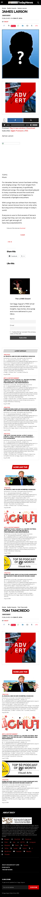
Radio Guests (11, 8)
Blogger (6, 839)
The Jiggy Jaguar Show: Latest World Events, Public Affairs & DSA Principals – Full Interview (19, 437)
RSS (26, 131)
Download (31, 128)
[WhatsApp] (18, 26)
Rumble (26, 845)
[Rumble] (21, 845)
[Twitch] (20, 848)
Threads (7, 854)
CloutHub (17, 839)
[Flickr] (2, 842)
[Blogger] (2, 839)
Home (4, 8)
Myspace (7, 845)
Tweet (22, 235)
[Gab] (11, 842)
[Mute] (31, 125)
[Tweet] (31, 120)
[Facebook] (4, 26)
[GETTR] (18, 842)
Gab (14, 842)
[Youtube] (14, 851)
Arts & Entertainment (11, 378)
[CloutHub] (12, 839)
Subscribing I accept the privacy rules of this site (23, 333)
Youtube (18, 851)
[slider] (35, 125)
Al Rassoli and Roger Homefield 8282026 (19, 356)
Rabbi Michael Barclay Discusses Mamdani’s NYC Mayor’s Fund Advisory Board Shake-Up (20, 409)
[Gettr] (36, 26)
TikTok (6, 848)
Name (12, 319)
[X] (9, 26)
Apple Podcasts (17, 131)
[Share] (15, 120)
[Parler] (13, 845)
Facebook (28, 839)
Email (12, 325)
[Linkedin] (23, 26)
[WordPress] (2, 851)
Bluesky (28, 851)
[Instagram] (27, 842)
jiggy (6, 21)
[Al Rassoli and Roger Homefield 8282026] (20, 478)
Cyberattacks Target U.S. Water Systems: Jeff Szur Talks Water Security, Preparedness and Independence (20, 381)
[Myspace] (2, 845)
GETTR (22, 842)
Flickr (6, 842)
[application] (20, 125)
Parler (17, 845)
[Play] (5, 125)
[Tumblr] (32, 26)
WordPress (7, 851)
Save (14, 26)
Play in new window (17, 128)
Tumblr (15, 848)
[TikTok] (2, 848)
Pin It (10, 242)
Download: (22, 228)
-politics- (7, 354)
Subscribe (33, 887)
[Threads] (2, 854)
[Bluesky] (24, 851)
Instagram (33, 842)
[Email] (27, 26)
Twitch (25, 848)
